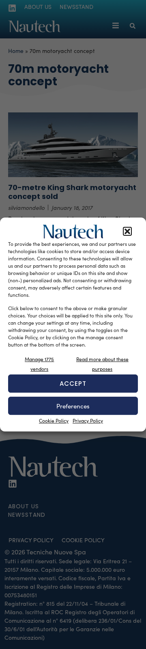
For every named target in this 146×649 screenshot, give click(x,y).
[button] (127, 232)
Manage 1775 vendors (39, 364)
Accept (73, 383)
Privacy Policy (88, 420)
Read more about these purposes (102, 364)
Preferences (73, 406)
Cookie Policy (54, 420)
